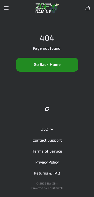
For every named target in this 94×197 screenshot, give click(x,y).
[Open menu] (6, 8)
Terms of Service (47, 151)
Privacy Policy (47, 162)
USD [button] (44, 129)
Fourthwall (55, 188)
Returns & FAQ (47, 173)
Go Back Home (47, 64)
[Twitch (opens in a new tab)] (47, 109)
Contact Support (47, 140)
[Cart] (87, 8)
